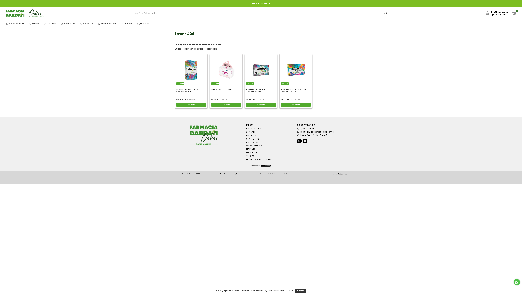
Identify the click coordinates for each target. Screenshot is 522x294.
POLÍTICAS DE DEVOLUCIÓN (258, 159)
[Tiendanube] (338, 174)
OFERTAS (250, 156)
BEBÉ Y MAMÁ (252, 142)
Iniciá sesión (502, 12)
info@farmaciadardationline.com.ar (317, 132)
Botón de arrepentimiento (281, 174)
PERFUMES (251, 149)
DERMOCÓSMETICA (255, 129)
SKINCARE (251, 132)
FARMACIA (251, 135)
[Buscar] (385, 13)
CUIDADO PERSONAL (255, 146)
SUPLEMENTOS (252, 139)
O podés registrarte (498, 14)
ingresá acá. (264, 174)
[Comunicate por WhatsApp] (517, 282)
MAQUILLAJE (251, 152)
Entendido (300, 291)
